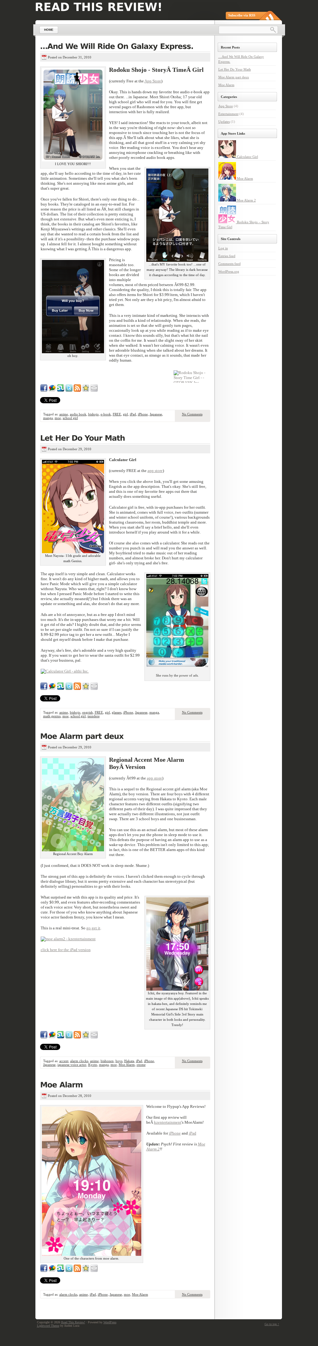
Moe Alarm (127, 1064)
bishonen (107, 1061)
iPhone (143, 414)
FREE (117, 414)
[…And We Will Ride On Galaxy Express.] (125, 47)
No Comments (192, 414)
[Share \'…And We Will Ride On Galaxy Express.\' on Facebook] (44, 390)
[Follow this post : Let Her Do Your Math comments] (77, 689)
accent (63, 1061)
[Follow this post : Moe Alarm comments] (77, 1271)
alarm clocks (79, 1061)
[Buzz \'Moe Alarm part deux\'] (52, 1037)
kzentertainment (167, 1122)
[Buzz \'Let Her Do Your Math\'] (52, 689)
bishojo (93, 414)
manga (48, 418)
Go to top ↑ (272, 1324)
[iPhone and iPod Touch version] (68, 939)
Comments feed (229, 264)
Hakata (129, 1061)
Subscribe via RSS (241, 15)
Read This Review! (73, 1322)
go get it (93, 928)
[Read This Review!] (99, 7)
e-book (106, 414)
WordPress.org (228, 271)
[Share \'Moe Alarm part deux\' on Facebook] (44, 1037)
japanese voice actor (71, 1064)
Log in (223, 248)
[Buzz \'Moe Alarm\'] (52, 1271)
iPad (133, 414)
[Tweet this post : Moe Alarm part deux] (69, 1037)
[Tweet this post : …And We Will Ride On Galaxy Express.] (69, 390)
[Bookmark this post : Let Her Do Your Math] (85, 689)
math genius (52, 716)
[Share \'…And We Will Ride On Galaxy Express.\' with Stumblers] (60, 390)
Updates (224, 121)
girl (125, 414)
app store (155, 470)
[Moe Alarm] (125, 1085)
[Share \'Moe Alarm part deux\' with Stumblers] (60, 1037)
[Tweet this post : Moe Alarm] (69, 1271)
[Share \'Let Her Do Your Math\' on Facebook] (44, 689)
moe (58, 418)
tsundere (94, 716)
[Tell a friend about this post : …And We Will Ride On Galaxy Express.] (94, 390)
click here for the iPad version (66, 949)
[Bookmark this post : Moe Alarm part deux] (85, 1037)
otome (141, 1064)
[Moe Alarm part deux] (125, 737)
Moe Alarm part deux (233, 77)
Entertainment (228, 114)
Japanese (156, 414)
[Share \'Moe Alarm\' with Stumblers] (60, 1271)
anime (63, 414)
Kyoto (92, 1064)
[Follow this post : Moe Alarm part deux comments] (77, 1037)
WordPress (109, 1322)
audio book (78, 414)
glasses (116, 712)
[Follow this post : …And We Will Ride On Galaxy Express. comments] (77, 390)
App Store (152, 81)
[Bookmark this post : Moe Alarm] (85, 1271)
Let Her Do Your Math (234, 69)
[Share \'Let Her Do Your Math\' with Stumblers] (60, 689)
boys (119, 1061)
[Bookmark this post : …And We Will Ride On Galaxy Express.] (85, 390)
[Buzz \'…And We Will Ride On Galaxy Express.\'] (52, 390)
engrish (87, 712)
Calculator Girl (247, 157)
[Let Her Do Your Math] (125, 438)
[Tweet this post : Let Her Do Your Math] (69, 689)
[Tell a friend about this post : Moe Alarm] (94, 1271)
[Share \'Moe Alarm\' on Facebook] (44, 1271)
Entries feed (226, 256)
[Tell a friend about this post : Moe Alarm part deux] (94, 1037)
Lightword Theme (48, 1325)
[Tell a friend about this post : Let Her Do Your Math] (94, 689)
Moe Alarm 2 (246, 200)
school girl (70, 418)
